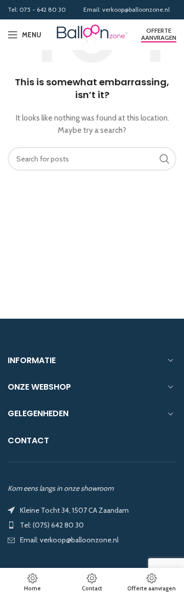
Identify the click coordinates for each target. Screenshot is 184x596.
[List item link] (92, 525)
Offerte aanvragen (158, 34)
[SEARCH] (164, 159)
